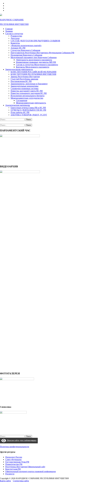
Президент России (13, 457)
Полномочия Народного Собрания (26, 55)
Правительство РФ (13, 464)
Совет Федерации (13, 459)
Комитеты (15, 43)
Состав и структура (14, 33)
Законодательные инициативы (24, 86)
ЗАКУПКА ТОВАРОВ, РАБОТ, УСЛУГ (29, 115)
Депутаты (15, 38)
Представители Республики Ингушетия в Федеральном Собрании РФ (42, 53)
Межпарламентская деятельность (31, 103)
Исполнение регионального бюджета (27, 96)
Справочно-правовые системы (24, 88)
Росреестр (9, 474)
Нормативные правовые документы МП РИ (36, 62)
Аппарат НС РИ (18, 48)
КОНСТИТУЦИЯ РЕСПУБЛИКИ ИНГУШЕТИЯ (33, 74)
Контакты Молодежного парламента (32, 67)
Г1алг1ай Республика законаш (24, 79)
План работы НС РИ (20, 112)
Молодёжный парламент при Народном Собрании (34, 57)
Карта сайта (5, 481)
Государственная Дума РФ (17, 462)
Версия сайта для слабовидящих (21, 440)
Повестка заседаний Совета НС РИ (27, 91)
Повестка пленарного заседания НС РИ (29, 93)
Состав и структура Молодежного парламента (37, 64)
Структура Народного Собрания (25, 50)
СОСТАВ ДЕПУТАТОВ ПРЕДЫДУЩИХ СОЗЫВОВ (35, 41)
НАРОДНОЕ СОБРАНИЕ (12, 20)
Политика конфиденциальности (14, 446)
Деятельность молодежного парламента (34, 60)
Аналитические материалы (17, 105)
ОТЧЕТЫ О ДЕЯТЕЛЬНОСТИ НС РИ (28, 110)
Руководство (16, 36)
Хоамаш (9, 31)
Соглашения (21, 100)
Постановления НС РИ (21, 81)
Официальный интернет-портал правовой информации (30, 471)
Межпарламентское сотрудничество (27, 98)
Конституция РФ (13, 469)
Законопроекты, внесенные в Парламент (29, 84)
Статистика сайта (21, 481)
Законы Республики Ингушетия (25, 76)
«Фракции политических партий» (26, 45)
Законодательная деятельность (19, 69)
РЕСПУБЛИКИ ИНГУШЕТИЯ (14, 24)
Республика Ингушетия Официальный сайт (25, 467)
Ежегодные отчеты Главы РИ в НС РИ (28, 107)
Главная (8, 29)
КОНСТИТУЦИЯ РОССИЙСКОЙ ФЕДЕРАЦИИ (33, 72)
